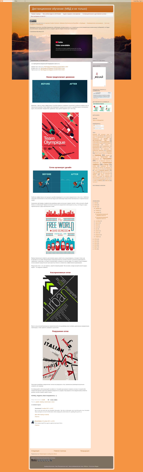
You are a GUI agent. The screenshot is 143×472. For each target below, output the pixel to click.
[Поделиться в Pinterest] (56, 400)
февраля (98, 234)
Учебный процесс (104, 170)
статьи (52, 401)
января (97, 236)
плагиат (108, 155)
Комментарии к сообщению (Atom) (48, 453)
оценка (100, 153)
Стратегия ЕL (104, 166)
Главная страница (35, 14)
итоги (94, 143)
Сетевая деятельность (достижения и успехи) (94, 14)
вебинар (102, 135)
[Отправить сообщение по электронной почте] (48, 399)
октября (98, 212)
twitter (95, 180)
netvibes (103, 177)
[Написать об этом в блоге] (52, 400)
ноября (97, 210)
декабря (98, 208)
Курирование (96, 147)
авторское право (105, 134)
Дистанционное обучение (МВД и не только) (59, 8)
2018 (95, 204)
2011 (95, 249)
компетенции (96, 144)
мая (97, 228)
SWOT (107, 179)
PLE (107, 177)
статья (94, 166)
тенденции (107, 167)
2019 (95, 202)
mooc (94, 177)
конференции (105, 146)
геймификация (96, 138)
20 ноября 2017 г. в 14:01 (48, 421)
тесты (103, 168)
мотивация (109, 150)
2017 (95, 206)
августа (97, 223)
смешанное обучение (105, 160)
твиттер (101, 167)
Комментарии (98, 128)
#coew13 (95, 134)
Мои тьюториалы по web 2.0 (38, 16)
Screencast (96, 179)
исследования (105, 141)
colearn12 (95, 173)
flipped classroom (105, 174)
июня (97, 226)
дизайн (37, 401)
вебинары (108, 135)
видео (94, 137)
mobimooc (107, 176)
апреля (97, 230)
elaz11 (94, 174)
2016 (95, 239)
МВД (109, 147)
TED (111, 179)
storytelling (102, 179)
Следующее (35, 451)
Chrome (108, 171)
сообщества (96, 162)
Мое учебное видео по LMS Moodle (52, 14)
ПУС (97, 160)
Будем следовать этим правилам (71, 14)
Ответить (37, 416)
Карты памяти (100, 143)
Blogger (96, 466)
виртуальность (100, 137)
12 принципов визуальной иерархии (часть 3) (101, 218)
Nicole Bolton (38, 421)
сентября (98, 221)
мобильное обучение (98, 150)
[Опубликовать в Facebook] (55, 400)
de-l (101, 173)
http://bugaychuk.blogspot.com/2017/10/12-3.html (52, 69)
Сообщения (98, 125)
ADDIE (98, 171)
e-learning (107, 173)
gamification (95, 176)
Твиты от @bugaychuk (98, 120)
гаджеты (108, 137)
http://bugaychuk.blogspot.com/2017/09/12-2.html (53, 68)
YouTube (94, 182)
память (104, 153)
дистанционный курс (100, 140)
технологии (109, 168)
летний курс (104, 147)
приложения (96, 158)
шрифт (94, 171)
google (100, 176)
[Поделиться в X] (54, 400)
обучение (109, 151)
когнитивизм (107, 143)
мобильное (106, 149)
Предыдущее (84, 451)
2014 (95, 243)
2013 (95, 245)
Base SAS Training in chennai (42, 414)
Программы (107, 159)
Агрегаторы (95, 135)
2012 (95, 247)
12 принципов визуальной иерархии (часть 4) (101, 215)
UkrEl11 (100, 180)
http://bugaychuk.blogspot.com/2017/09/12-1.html (56, 66)
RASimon (86, 466)
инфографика (96, 141)
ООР (96, 153)
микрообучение (96, 149)
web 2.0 (107, 180)
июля (97, 224)
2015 (95, 241)
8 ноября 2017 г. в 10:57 (47, 408)
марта (97, 232)
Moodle (98, 177)
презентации (47, 401)
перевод (42, 401)
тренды (96, 170)
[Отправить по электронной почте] (51, 400)
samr (111, 177)
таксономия (95, 167)
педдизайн (109, 153)
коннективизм (96, 146)
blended (104, 171)
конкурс (106, 144)
